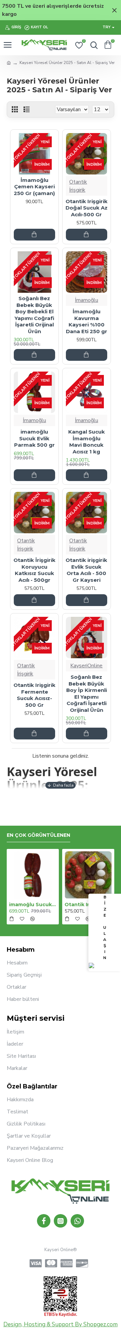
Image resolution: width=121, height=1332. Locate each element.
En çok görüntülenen (38, 835)
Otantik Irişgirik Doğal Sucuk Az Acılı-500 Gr (87, 208)
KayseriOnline (86, 665)
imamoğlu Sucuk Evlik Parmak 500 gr (34, 438)
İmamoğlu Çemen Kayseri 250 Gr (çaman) (34, 186)
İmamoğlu (86, 300)
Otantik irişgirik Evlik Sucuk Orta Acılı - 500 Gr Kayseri (86, 570)
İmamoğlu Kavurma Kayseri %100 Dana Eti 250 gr (86, 321)
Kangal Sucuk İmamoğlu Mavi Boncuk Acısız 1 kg (86, 442)
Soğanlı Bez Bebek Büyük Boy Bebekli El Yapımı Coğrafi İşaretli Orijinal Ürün (34, 315)
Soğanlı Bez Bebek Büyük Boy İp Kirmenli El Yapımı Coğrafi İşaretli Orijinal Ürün (86, 693)
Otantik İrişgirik (78, 186)
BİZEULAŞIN (104, 927)
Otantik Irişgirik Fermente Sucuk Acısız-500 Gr (34, 695)
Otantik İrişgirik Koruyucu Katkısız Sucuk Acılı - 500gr (34, 570)
